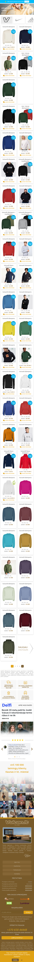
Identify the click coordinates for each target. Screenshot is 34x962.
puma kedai (27, 948)
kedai (3, 942)
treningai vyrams (10, 942)
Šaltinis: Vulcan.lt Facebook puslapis (16, 758)
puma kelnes (28, 950)
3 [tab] (19, 756)
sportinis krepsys (10, 945)
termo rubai (28, 942)
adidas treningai (28, 947)
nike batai (29, 945)
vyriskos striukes (20, 942)
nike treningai (19, 947)
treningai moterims (21, 944)
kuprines (3, 944)
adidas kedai (19, 948)
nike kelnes (13, 950)
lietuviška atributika (21, 945)
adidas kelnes (20, 950)
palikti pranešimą (17, 938)
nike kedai (12, 948)
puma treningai (5, 948)
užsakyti (28, 912)
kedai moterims (11, 944)
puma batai (12, 947)
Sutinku (15, 960)
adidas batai (4, 947)
